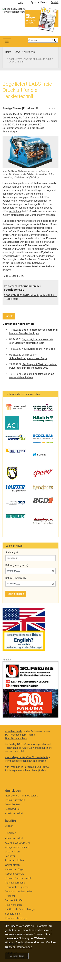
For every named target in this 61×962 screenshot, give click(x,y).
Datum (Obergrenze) (16, 578)
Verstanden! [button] (17, 955)
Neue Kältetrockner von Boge (38, 349)
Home (8, 52)
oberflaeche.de (13, 731)
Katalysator (12, 242)
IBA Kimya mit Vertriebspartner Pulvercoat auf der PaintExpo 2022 (33, 366)
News (17, 52)
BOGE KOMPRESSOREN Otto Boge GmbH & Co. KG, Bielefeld (30, 297)
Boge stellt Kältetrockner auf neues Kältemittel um (31, 375)
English (54, 2)
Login (20, 2)
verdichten (15, 211)
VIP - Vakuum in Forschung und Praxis (27, 767)
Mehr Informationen (20, 947)
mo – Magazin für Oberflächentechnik (26, 757)
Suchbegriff (11, 552)
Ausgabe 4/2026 (31, 21)
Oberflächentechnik (16, 738)
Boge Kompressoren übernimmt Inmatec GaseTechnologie (33, 331)
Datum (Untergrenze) (16, 565)
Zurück (9, 316)
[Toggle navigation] (7, 41)
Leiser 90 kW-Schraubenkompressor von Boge (28, 356)
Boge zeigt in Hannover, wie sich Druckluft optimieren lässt (31, 341)
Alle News (29, 52)
